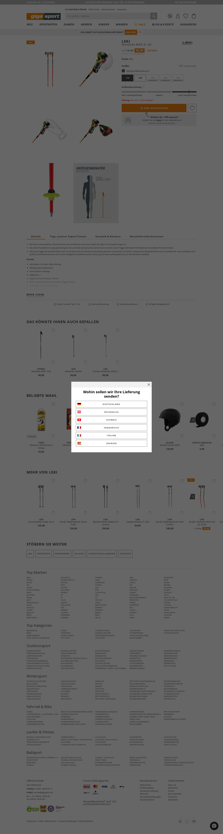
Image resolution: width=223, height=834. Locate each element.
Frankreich (111, 427)
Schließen (149, 384)
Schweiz (111, 419)
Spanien (111, 443)
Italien (111, 435)
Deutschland (111, 404)
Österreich (111, 412)
